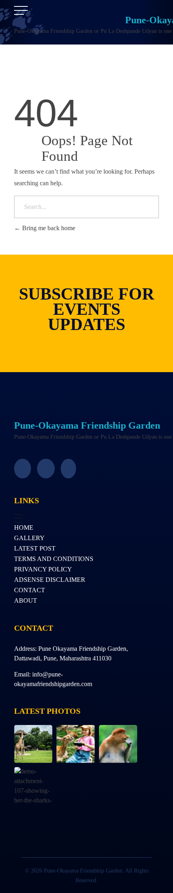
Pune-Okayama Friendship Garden (87, 425)
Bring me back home (48, 228)
